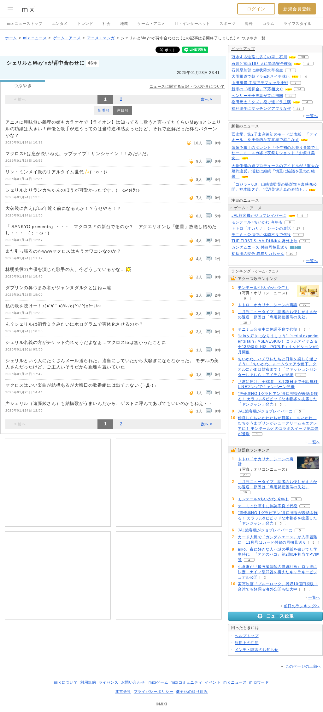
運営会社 (123, 691)
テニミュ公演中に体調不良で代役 (261, 235)
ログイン (256, 8)
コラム (268, 23)
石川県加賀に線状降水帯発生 (257, 70)
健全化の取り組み (192, 691)
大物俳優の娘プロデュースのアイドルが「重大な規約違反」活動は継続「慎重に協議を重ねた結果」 (275, 171)
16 (245, 322)
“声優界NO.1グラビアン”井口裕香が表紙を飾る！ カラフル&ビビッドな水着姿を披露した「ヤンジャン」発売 (278, 398)
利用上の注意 (247, 643)
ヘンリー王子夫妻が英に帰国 (257, 95)
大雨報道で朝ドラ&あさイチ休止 (261, 76)
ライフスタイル (297, 23)
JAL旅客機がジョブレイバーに (259, 215)
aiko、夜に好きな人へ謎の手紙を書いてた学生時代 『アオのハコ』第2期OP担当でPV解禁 (278, 554)
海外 (249, 23)
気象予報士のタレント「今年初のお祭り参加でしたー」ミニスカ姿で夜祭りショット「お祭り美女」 (275, 152)
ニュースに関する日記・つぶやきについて (187, 86)
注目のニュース (245, 200)
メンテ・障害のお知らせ (257, 650)
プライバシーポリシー (153, 691)
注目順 (123, 110)
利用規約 (88, 682)
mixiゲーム (158, 682)
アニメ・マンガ (101, 38)
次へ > (206, 99)
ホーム (11, 38)
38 (303, 57)
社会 (106, 23)
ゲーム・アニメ (151, 23)
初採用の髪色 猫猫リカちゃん (258, 253)
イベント (212, 682)
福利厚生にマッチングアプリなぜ (261, 108)
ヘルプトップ (247, 636)
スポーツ (227, 23)
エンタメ (60, 23)
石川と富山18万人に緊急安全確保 (262, 63)
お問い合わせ (133, 682)
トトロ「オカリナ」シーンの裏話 (261, 228)
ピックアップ (243, 49)
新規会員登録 (297, 8)
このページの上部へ (303, 666)
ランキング (241, 271)
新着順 (104, 110)
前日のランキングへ (302, 606)
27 (298, 228)
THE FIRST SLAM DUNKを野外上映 (264, 241)
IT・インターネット (192, 23)
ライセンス (109, 682)
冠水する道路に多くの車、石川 (259, 57)
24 (299, 89)
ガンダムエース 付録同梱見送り (260, 247)
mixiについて (66, 682)
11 (305, 241)
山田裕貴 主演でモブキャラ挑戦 (260, 83)
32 (290, 96)
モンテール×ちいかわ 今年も (257, 222)
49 (291, 253)
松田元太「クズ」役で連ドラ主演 (261, 102)
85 (295, 247)
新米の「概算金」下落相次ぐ (257, 89)
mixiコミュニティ (186, 682)
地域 (124, 23)
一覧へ (312, 116)
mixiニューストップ (25, 23)
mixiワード (259, 682)
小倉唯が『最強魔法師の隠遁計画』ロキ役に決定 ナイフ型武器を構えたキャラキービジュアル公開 (277, 572)
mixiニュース (35, 38)
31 (298, 108)
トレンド (85, 23)
